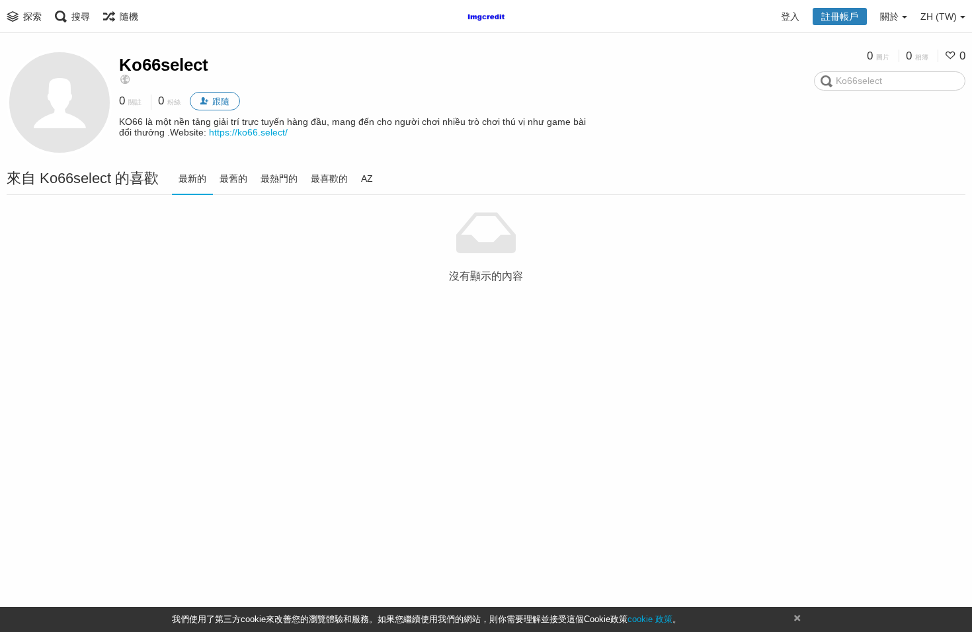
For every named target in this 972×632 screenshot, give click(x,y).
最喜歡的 (329, 178)
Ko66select (163, 65)
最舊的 (233, 178)
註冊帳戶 (839, 16)
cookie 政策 (650, 619)
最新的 (192, 178)
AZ (367, 178)
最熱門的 (279, 178)
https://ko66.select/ (248, 132)
